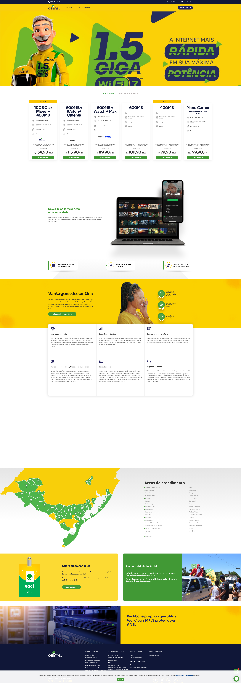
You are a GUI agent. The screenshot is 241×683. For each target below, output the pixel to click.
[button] (120, 84)
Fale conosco (112, 660)
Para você (108, 93)
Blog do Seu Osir (187, 2)
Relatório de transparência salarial (95, 670)
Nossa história (172, 2)
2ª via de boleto (113, 655)
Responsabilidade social (92, 665)
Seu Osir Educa (154, 655)
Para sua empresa (128, 93)
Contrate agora (43, 157)
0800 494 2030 (55, 2)
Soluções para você (136, 657)
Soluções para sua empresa (138, 667)
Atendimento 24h (113, 665)
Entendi (120, 679)
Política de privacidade (92, 668)
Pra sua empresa (84, 7)
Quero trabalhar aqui (91, 663)
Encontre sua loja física (92, 660)
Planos (132, 655)
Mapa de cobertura (91, 657)
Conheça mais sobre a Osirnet (62, 314)
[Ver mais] (120, 61)
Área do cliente (184, 7)
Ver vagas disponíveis (72, 587)
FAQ (109, 663)
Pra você (69, 7)
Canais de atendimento (115, 657)
